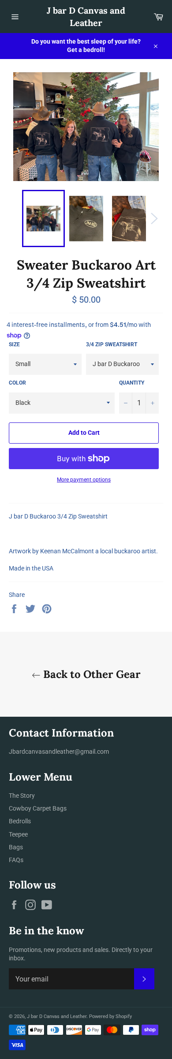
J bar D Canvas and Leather (86, 16)
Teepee (18, 834)
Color (17, 383)
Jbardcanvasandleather (42, 751)
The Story (22, 795)
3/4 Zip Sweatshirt (111, 344)
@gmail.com (92, 751)
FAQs (16, 859)
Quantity (131, 383)
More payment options (84, 480)
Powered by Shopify (110, 1016)
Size (14, 344)
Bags (16, 847)
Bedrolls (20, 821)
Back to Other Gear (91, 674)
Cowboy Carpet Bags (38, 808)
